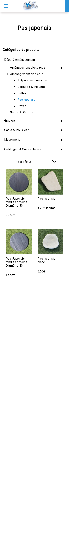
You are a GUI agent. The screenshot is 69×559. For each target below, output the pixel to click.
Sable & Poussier (16, 130)
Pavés (21, 106)
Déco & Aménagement (19, 59)
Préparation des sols (32, 80)
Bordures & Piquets (31, 87)
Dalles (21, 93)
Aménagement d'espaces (27, 67)
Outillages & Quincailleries (22, 149)
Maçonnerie (12, 139)
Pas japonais (26, 99)
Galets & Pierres (21, 112)
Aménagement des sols (26, 74)
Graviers (10, 120)
